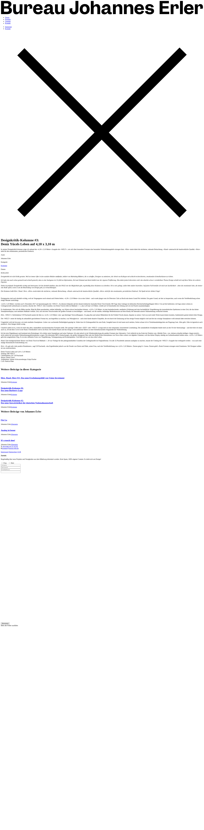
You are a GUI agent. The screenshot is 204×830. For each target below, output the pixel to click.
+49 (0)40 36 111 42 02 (10, 446)
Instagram (8, 27)
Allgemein (14, 424)
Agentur (8, 21)
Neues (7, 17)
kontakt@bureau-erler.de (10, 448)
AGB (19, 452)
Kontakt (8, 23)
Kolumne (4, 266)
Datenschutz (13, 452)
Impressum (4, 452)
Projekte (8, 19)
